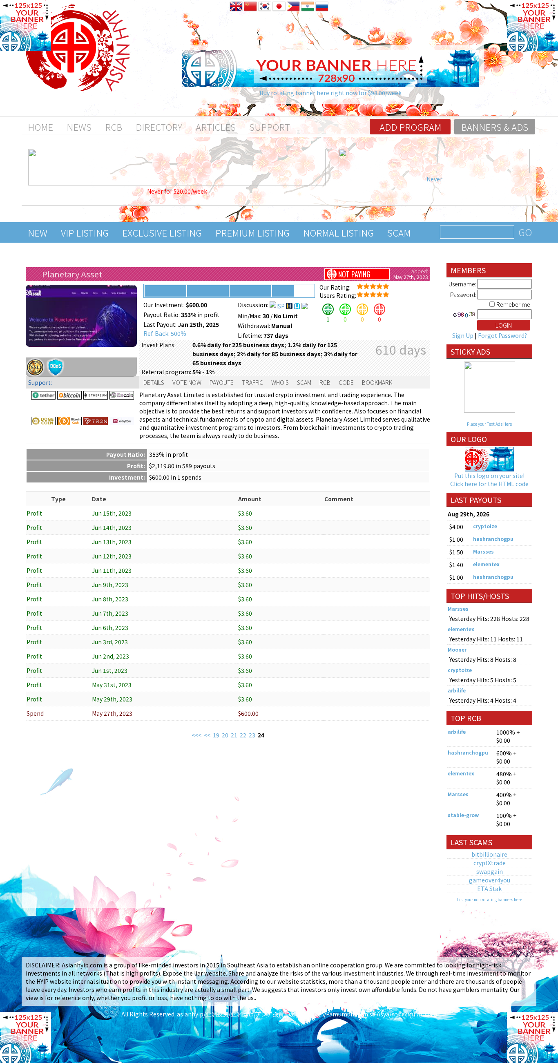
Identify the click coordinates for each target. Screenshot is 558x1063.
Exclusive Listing (162, 232)
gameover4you (489, 880)
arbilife (457, 690)
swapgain (489, 871)
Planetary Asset (72, 274)
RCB (113, 126)
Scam (399, 232)
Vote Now (186, 382)
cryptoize (485, 526)
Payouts (222, 382)
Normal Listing (338, 232)
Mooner (457, 649)
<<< (196, 735)
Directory (159, 126)
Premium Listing (252, 232)
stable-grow (463, 814)
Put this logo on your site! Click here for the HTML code (489, 479)
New (37, 232)
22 (243, 735)
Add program (410, 126)
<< (207, 735)
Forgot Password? (502, 335)
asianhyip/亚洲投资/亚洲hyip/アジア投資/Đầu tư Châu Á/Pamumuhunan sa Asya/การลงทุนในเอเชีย (307, 1014)
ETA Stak (489, 888)
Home (40, 126)
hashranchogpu (493, 538)
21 (234, 735)
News (79, 126)
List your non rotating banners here (489, 899)
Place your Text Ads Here (489, 424)
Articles (216, 126)
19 (216, 735)
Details (153, 382)
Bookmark (377, 382)
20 (225, 735)
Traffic (252, 382)
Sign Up (462, 335)
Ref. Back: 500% (164, 333)
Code (346, 382)
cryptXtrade (489, 863)
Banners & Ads (494, 126)
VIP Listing (85, 232)
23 (252, 735)
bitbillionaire (489, 854)
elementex (486, 564)
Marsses (483, 551)
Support (269, 126)
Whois (280, 382)
